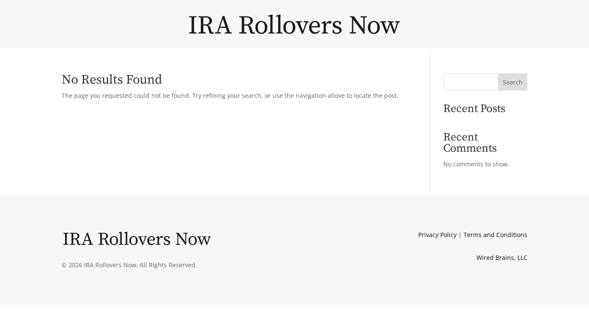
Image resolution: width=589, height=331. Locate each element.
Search (513, 82)
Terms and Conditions (495, 235)
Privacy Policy (437, 235)
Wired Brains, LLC (501, 257)
